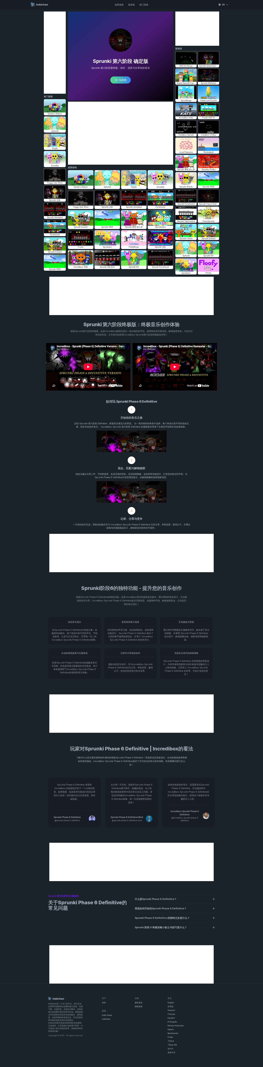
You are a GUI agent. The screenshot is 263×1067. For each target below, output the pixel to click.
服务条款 (138, 1002)
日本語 (170, 1006)
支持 (104, 1002)
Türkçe (171, 1041)
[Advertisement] (55, 53)
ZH (223, 4)
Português (172, 1022)
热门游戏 (143, 4)
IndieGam (106, 1019)
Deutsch (171, 1010)
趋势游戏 (119, 4)
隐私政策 (138, 1006)
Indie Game (107, 1015)
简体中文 (171, 1052)
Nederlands (173, 1033)
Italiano (171, 1029)
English (171, 1002)
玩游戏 (122, 79)
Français (171, 1014)
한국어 (170, 1048)
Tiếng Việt (172, 1045)
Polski (170, 1037)
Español (171, 1018)
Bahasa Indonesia (176, 1025)
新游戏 (131, 4)
